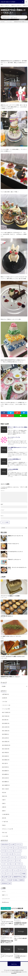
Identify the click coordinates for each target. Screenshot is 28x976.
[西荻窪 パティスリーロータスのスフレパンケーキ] (4, 570)
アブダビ (11, 847)
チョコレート (12, 860)
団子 (11, 876)
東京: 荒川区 (4, 767)
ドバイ (13, 863)
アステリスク (19, 844)
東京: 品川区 (4, 738)
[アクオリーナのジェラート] (4, 546)
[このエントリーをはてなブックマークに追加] (24, 412)
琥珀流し (16, 880)
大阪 (3, 799)
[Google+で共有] (17, 412)
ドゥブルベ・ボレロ (6, 863)
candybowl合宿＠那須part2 (14, 459)
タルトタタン (4, 860)
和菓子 (6, 876)
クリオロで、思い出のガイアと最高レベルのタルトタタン (13, 656)
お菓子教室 (4, 694)
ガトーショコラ (17, 850)
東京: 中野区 (4, 752)
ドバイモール (19, 863)
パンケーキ (4, 870)
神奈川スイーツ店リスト (16, 5)
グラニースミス (16, 854)
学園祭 (11, 17)
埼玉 (3, 792)
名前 (2, 504)
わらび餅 (12, 844)
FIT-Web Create (17, 971)
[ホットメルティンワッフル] (4, 439)
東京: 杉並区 (4, 756)
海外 (3, 818)
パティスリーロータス (15, 867)
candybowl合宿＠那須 (13, 469)
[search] (26, 528)
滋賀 (3, 810)
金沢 (10, 883)
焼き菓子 (11, 880)
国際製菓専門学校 (6, 17)
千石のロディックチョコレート (14, 559)
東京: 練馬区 (4, 774)
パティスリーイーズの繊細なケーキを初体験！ (10, 595)
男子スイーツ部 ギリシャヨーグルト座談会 (17, 427)
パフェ (23, 867)
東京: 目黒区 (4, 741)
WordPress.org (5, 902)
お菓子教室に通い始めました (7, 616)
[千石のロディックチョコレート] (4, 562)
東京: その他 (4, 788)
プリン (3, 873)
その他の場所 (5, 814)
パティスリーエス (5, 867)
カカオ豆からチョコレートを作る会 (20, 956)
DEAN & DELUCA (5, 844)
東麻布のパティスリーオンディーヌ (15, 535)
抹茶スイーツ (4, 880)
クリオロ (10, 854)
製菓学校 (15, 17)
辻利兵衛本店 (4, 883)
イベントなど (11, 16)
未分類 (3, 697)
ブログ (3, 617)
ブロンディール (22, 870)
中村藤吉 (24, 873)
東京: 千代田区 (5, 712)
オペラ (3, 850)
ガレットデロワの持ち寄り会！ (20, 939)
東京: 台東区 (4, 730)
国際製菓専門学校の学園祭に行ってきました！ (10, 676)
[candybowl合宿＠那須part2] (4, 461)
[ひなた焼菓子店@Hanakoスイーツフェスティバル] (4, 450)
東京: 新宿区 (4, 723)
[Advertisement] (14, 38)
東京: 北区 (4, 763)
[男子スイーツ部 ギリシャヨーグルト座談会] (4, 429)
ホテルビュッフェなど (6, 828)
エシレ (15, 847)
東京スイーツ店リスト (5, 5)
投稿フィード (5, 895)
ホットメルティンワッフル (14, 437)
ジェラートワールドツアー (7, 956)
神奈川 (3, 796)
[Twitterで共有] (10, 412)
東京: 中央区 (4, 597)
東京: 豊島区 (4, 759)
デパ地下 (4, 821)
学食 (3, 825)
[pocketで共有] (7, 415)
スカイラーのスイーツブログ (17, 970)
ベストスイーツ (5, 705)
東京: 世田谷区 (5, 745)
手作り (3, 832)
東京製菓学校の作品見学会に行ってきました (20, 923)
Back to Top (14, 964)
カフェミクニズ (9, 850)
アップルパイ (4, 847)
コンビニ (4, 836)
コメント (2, 490)
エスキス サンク (22, 847)
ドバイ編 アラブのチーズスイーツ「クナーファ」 (11, 636)
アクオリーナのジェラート (13, 543)
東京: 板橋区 (4, 658)
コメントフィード (6, 898)
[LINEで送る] (20, 415)
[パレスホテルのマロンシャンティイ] (4, 554)
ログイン (4, 891)
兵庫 (3, 807)
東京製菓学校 (18, 921)
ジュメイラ (18, 857)
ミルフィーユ (9, 873)
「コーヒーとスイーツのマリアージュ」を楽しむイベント (7, 923)
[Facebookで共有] (4, 412)
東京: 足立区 (4, 778)
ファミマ (10, 870)
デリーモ (18, 860)
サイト (2, 515)
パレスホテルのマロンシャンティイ (15, 551)
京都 (3, 803)
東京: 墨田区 (4, 734)
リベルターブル (16, 873)
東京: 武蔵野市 (5, 785)
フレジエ (15, 870)
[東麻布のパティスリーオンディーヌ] (4, 538)
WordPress (13, 973)
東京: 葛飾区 (4, 781)
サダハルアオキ (5, 857)
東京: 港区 (4, 719)
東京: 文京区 (4, 727)
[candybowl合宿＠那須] (4, 471)
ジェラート (12, 857)
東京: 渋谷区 (4, 748)
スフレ (24, 857)
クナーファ (4, 854)
